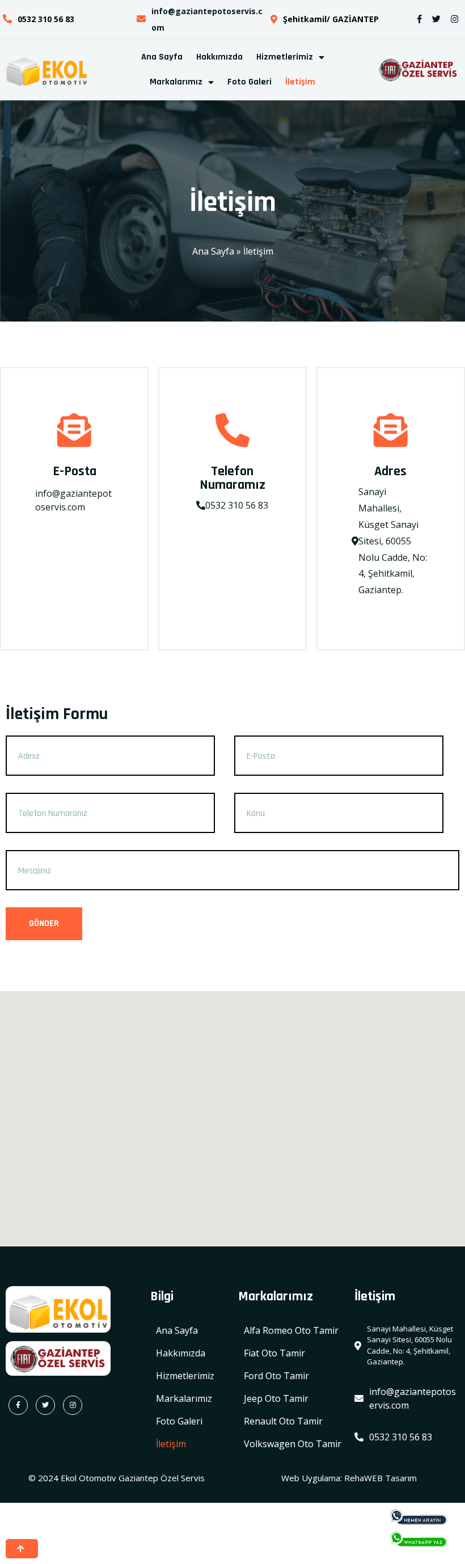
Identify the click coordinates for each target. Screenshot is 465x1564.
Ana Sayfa (213, 251)
